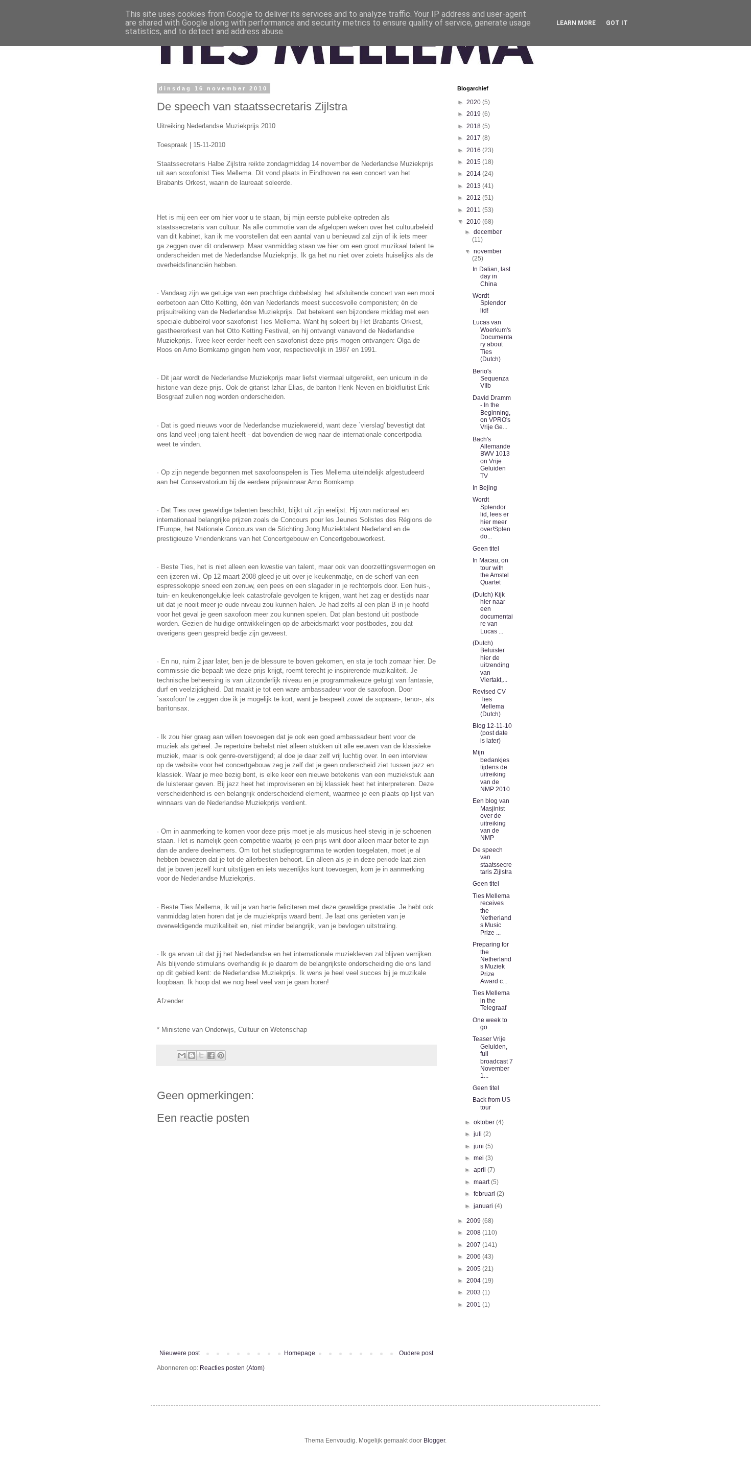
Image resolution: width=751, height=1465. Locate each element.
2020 (474, 102)
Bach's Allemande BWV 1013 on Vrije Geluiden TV (491, 458)
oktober (485, 1122)
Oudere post (416, 1353)
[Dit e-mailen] (182, 1055)
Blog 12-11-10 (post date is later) (492, 733)
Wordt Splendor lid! (489, 303)
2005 (474, 1268)
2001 (474, 1304)
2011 (474, 210)
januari (484, 1206)
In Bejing (485, 487)
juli (478, 1134)
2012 (474, 197)
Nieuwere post (179, 1353)
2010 (474, 221)
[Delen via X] (201, 1055)
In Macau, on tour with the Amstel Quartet (491, 571)
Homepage (299, 1353)
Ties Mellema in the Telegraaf (491, 1000)
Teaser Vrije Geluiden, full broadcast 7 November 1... (493, 1057)
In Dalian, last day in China (491, 277)
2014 (474, 173)
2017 (474, 137)
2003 (474, 1292)
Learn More (576, 23)
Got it (617, 23)
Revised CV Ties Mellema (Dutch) (489, 702)
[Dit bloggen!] (191, 1055)
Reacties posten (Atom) (232, 1368)
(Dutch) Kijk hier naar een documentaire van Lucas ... (493, 613)
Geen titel (486, 548)
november (488, 251)
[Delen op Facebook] (211, 1055)
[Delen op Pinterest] (221, 1055)
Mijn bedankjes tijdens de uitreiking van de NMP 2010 (491, 771)
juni (479, 1146)
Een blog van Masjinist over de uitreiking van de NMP (491, 819)
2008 (474, 1232)
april (480, 1169)
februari (485, 1193)
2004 (474, 1280)
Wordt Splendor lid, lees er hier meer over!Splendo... (491, 518)
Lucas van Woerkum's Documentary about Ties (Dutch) (492, 341)
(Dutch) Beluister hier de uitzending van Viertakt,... (491, 661)
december (488, 231)
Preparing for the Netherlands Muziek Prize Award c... (492, 963)
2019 (474, 113)
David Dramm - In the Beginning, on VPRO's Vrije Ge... (492, 412)
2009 (474, 1220)
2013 (474, 186)
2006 (474, 1256)
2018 (474, 126)
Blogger (434, 1440)
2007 (474, 1244)
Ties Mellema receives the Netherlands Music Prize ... (492, 914)
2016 (474, 150)
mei (479, 1158)
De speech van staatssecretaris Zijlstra (492, 861)
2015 (474, 162)
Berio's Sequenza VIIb (491, 379)
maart (482, 1182)
